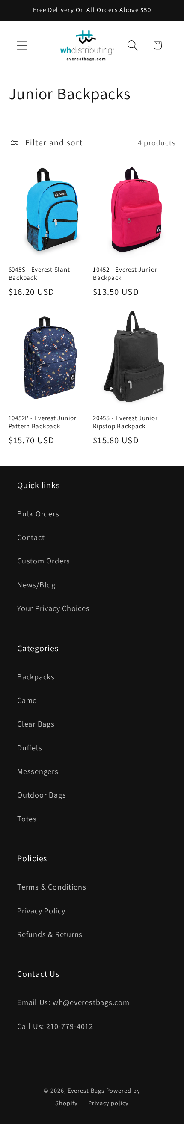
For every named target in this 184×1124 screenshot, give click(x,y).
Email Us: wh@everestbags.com (73, 1002)
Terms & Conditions (51, 886)
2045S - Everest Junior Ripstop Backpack (125, 422)
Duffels (29, 747)
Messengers (38, 771)
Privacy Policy (41, 910)
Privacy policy (108, 1103)
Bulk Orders (38, 513)
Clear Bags (36, 723)
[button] (22, 45)
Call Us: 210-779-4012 (55, 1026)
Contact (31, 537)
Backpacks (36, 676)
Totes (27, 818)
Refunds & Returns (50, 934)
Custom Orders (43, 560)
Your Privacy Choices (53, 608)
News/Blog (36, 584)
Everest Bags (86, 1090)
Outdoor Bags (41, 794)
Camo (27, 700)
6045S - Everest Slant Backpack (39, 273)
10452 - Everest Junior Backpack (125, 273)
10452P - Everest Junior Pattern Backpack (43, 422)
